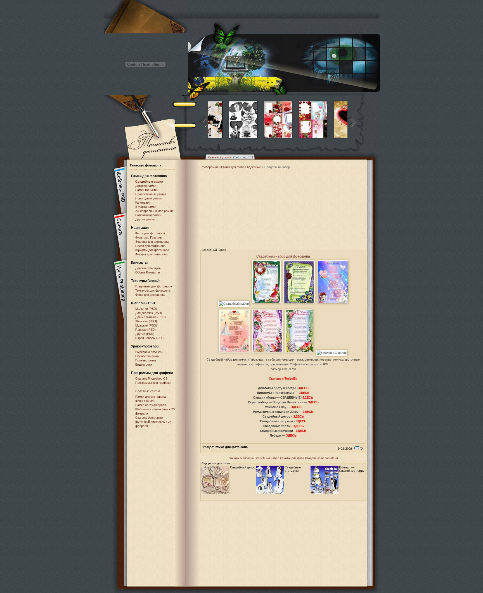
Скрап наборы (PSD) (150, 338)
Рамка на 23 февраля (150, 405)
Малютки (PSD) (146, 308)
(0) (361, 448)
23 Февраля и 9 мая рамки (154, 211)
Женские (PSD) (146, 321)
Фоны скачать (145, 401)
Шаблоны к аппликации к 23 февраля (155, 411)
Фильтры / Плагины (148, 237)
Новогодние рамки (148, 198)
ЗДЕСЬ (303, 388)
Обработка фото (147, 356)
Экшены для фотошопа (152, 241)
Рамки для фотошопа (149, 176)
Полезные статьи (147, 391)
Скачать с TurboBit (283, 378)
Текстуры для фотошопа (152, 290)
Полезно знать (145, 360)
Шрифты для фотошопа (152, 250)
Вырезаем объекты (149, 352)
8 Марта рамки (145, 206)
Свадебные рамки (149, 181)
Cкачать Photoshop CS (151, 378)
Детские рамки (145, 185)
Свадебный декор (242, 467)
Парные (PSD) (145, 329)
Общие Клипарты (147, 272)
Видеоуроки (143, 364)
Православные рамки (150, 194)
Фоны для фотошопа (150, 294)
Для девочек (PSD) (148, 313)
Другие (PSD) (144, 333)
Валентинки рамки (148, 215)
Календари (142, 202)
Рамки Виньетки (146, 190)
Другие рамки (145, 219)
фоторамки (210, 167)
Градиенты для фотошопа (153, 286)
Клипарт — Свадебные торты (351, 469)
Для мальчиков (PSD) (150, 317)
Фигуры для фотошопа (151, 254)
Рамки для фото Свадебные (241, 167)
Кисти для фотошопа (150, 233)
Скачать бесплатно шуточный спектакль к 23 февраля (153, 422)
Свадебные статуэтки (293, 469)
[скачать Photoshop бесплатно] (228, 161)
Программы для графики (153, 382)
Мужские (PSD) (146, 325)
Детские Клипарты (148, 268)
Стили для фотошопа (150, 245)
